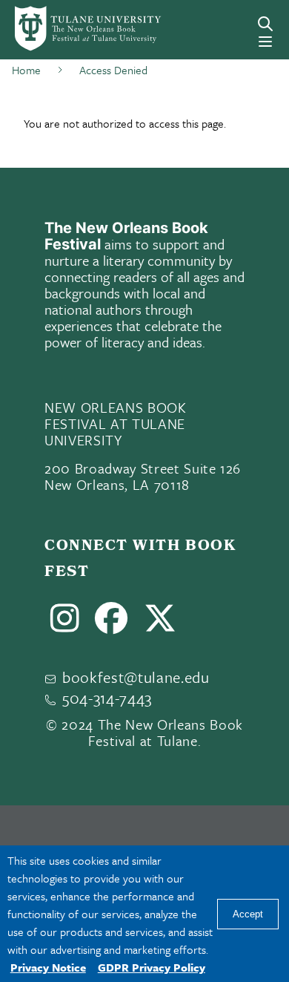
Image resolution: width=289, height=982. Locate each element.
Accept (248, 914)
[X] (160, 624)
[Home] (67, 28)
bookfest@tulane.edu (136, 677)
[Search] (265, 24)
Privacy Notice (48, 967)
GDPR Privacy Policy (151, 967)
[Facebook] (111, 624)
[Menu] (265, 41)
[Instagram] (65, 624)
